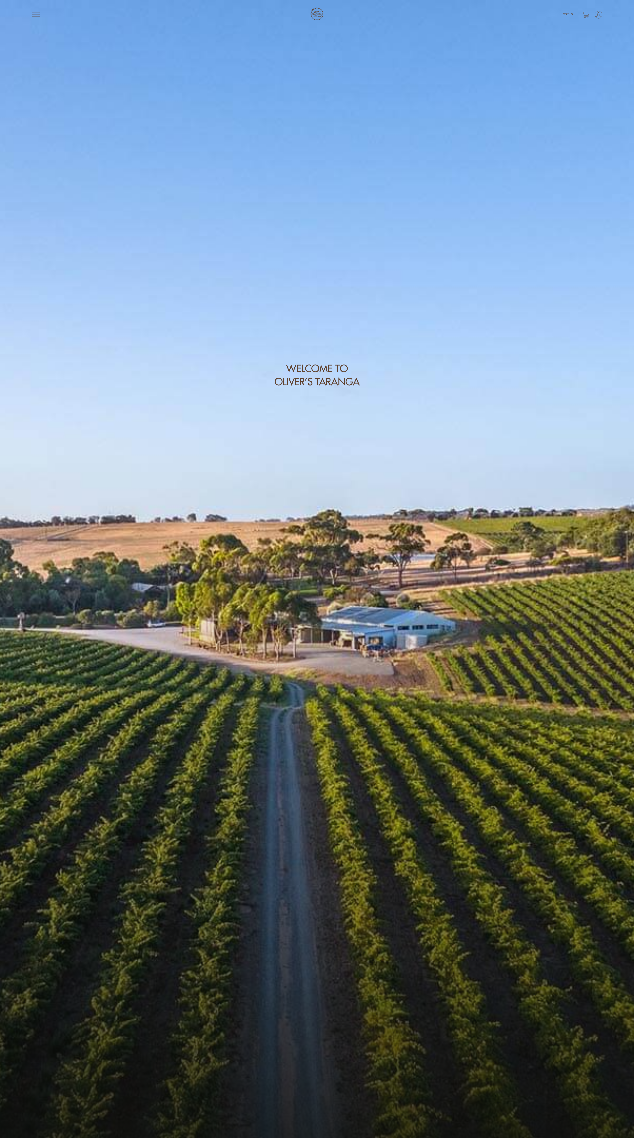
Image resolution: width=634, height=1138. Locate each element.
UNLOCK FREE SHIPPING (349, 613)
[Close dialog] (377, 505)
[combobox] (331, 600)
